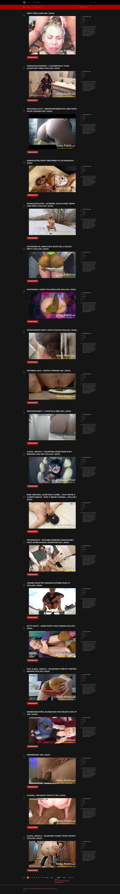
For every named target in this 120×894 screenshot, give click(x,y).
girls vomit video (89, 27)
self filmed (87, 30)
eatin (92, 178)
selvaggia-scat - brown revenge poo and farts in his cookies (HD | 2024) (52, 110)
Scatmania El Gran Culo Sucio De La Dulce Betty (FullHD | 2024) (49, 248)
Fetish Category (36, 2)
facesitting (93, 31)
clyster (92, 26)
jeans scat (92, 34)
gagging (87, 34)
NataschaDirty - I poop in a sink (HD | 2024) (49, 411)
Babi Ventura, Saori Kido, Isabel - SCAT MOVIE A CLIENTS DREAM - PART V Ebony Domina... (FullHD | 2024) (52, 497)
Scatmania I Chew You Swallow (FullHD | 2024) (51, 289)
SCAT (83, 18)
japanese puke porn (86, 35)
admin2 (84, 20)
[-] (24, 15)
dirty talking (90, 130)
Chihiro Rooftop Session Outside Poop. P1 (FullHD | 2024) (48, 584)
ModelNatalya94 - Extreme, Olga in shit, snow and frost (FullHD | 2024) (51, 205)
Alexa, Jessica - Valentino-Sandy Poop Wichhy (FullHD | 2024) (51, 837)
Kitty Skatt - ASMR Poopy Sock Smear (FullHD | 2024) (51, 627)
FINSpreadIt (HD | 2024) (38, 755)
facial (91, 30)
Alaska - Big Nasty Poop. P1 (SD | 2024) (46, 795)
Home (29, 2)
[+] (24, 13)
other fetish (87, 31)
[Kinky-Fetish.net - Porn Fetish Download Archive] (24, 2)
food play (89, 178)
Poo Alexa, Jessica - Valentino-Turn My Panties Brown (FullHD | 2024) (51, 670)
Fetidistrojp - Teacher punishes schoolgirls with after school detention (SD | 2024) (50, 541)
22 (52, 877)
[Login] (95, 2)
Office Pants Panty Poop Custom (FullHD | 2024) (52, 330)
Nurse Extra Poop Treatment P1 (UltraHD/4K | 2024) (50, 162)
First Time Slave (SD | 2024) (40, 13)
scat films (84, 26)
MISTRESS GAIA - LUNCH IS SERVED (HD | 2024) (48, 371)
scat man (89, 26)
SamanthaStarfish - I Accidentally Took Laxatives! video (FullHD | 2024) (48, 67)
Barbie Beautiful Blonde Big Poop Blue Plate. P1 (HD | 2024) (52, 713)
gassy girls (84, 130)
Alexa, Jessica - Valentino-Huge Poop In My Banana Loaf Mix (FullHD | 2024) (49, 453)
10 (47, 877)
